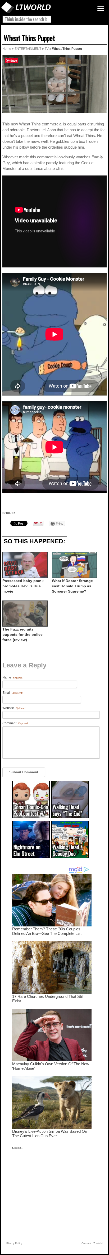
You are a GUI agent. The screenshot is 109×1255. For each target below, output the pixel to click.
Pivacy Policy (14, 1243)
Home (6, 49)
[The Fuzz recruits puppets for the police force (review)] (24, 613)
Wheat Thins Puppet (29, 38)
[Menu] (100, 8)
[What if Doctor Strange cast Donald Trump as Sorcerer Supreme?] (74, 565)
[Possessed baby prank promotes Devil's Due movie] (24, 565)
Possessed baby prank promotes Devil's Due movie (23, 586)
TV (47, 49)
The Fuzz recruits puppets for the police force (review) (22, 634)
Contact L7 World (92, 1243)
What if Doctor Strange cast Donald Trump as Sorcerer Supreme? (72, 586)
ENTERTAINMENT (28, 49)
